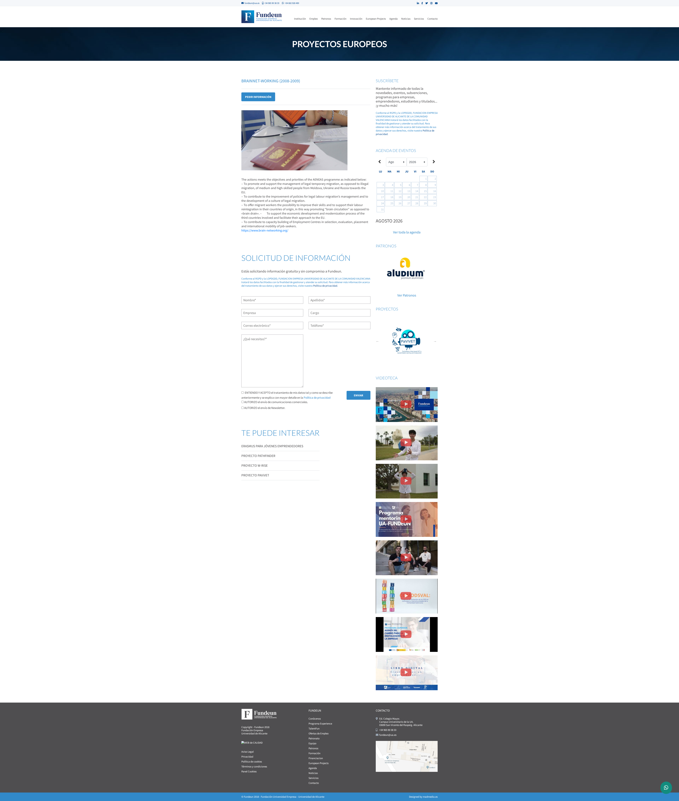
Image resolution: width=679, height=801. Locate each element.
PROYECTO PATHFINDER (258, 456)
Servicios (419, 18)
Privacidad (247, 756)
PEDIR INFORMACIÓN (258, 97)
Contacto (432, 18)
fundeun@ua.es (252, 3)
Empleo (313, 18)
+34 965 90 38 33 (271, 3)
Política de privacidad (325, 285)
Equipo (312, 743)
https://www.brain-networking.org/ (264, 230)
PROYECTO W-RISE (254, 465)
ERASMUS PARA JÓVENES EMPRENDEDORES (272, 446)
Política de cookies (251, 761)
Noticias (405, 18)
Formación (340, 18)
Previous (377, 340)
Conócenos (315, 718)
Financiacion (316, 758)
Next (435, 340)
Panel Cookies (249, 771)
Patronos (326, 18)
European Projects (376, 18)
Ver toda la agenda (406, 232)
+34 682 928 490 (292, 3)
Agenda (393, 18)
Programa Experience (320, 723)
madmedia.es (430, 796)
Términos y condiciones (254, 766)
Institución (300, 18)
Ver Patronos (406, 295)
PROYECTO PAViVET (255, 475)
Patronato (314, 738)
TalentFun (314, 728)
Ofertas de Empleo (319, 733)
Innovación (356, 18)
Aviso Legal (247, 751)
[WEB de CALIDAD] (252, 742)
